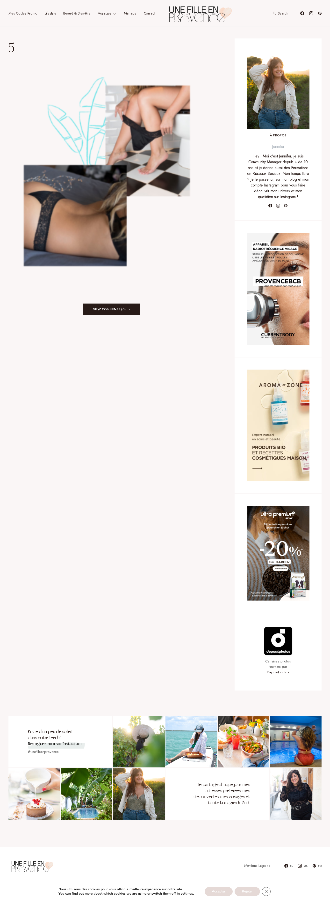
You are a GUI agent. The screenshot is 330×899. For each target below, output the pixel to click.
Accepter (218, 891)
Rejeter (247, 891)
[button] (280, 13)
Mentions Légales (257, 865)
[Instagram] (311, 13)
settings (187, 894)
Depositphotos (278, 672)
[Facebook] (302, 13)
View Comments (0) (109, 309)
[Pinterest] (320, 13)
